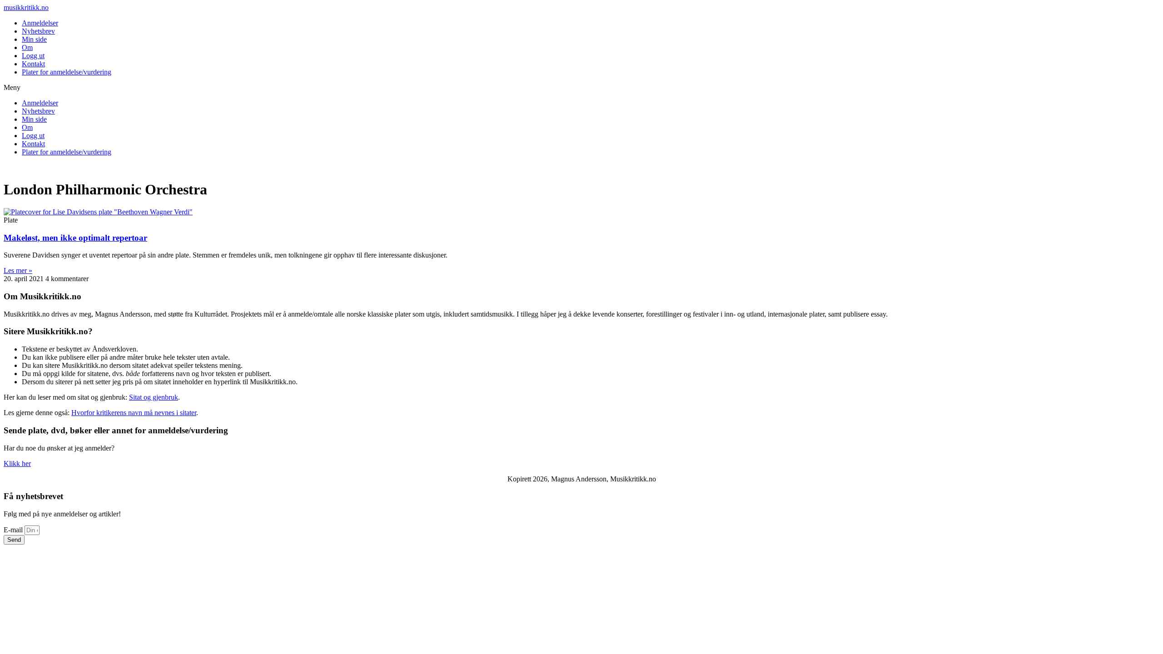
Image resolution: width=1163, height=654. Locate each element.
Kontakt (33, 64)
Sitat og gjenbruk (153, 397)
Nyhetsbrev (38, 31)
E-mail (14, 530)
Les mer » (18, 270)
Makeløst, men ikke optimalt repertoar (75, 238)
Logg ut (33, 55)
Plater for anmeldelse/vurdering (66, 72)
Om (27, 47)
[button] (581, 88)
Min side (34, 39)
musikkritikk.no (26, 7)
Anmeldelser (40, 23)
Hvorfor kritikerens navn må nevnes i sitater (133, 412)
